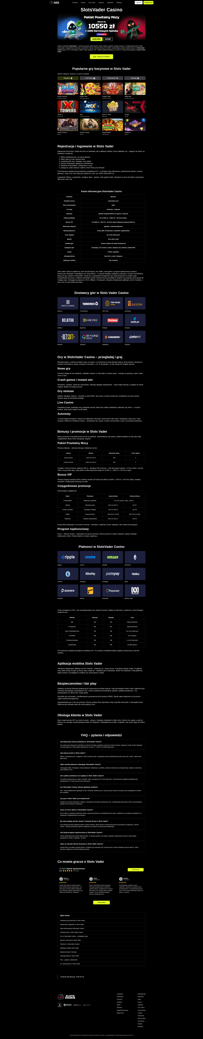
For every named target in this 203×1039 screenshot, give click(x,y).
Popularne (67, 78)
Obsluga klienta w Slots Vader (69, 956)
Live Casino (89, 78)
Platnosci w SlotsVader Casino (69, 944)
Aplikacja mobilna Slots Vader (69, 948)
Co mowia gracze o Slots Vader (70, 964)
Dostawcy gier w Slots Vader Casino (71, 932)
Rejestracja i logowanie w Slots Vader (72, 924)
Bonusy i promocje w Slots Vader (70, 940)
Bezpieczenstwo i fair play (68, 952)
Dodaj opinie (135, 869)
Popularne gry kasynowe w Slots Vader (72, 920)
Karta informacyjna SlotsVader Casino (72, 928)
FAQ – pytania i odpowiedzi (68, 960)
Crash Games (111, 78)
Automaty (134, 78)
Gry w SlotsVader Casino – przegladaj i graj (74, 936)
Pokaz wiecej (101, 902)
